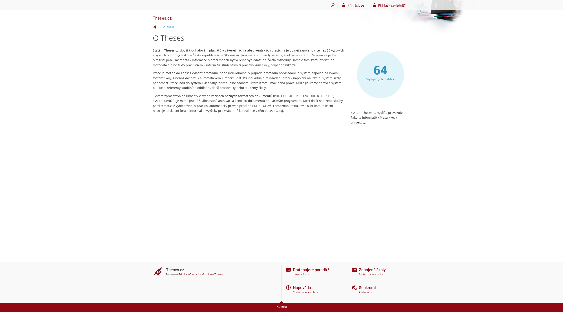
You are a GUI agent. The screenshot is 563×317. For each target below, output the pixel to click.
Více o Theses (215, 274)
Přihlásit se (355, 5)
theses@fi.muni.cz (303, 274)
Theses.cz (162, 18)
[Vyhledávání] (333, 5)
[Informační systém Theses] (155, 27)
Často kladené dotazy (305, 292)
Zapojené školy (372, 269)
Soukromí (367, 287)
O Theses (168, 27)
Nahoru (281, 306)
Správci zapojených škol (373, 274)
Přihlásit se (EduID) (392, 5)
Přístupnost (366, 292)
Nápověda (302, 287)
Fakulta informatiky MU (192, 274)
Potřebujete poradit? (311, 269)
